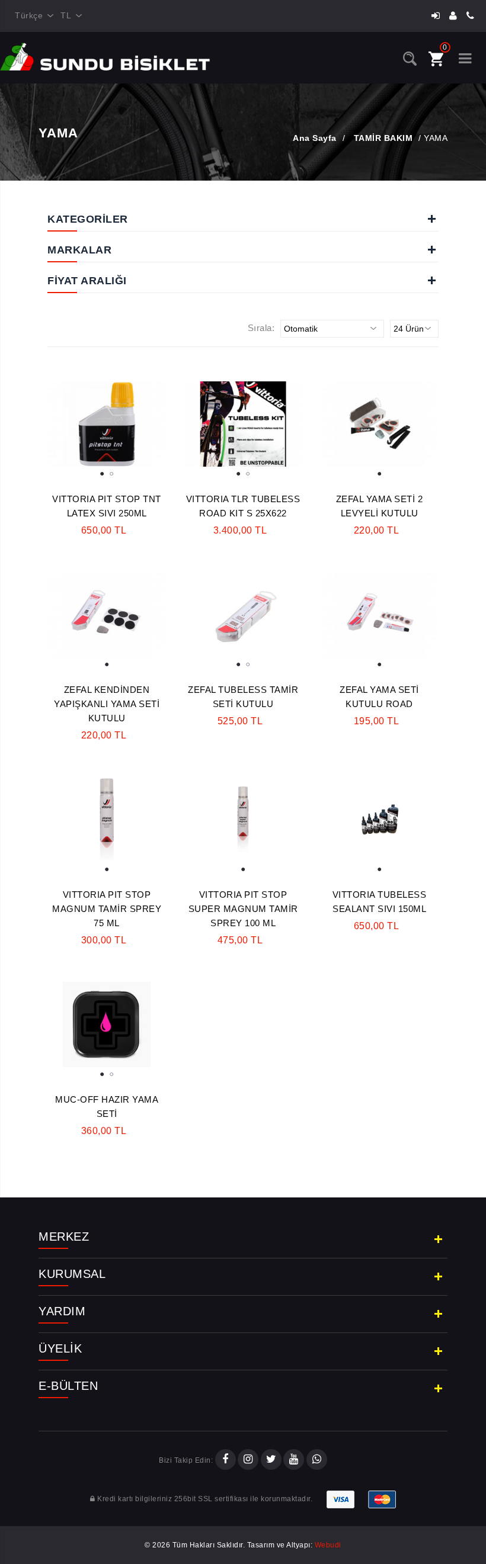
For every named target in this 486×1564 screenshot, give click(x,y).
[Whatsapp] (316, 1460)
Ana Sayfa (315, 138)
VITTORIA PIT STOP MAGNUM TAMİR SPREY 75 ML (106, 908)
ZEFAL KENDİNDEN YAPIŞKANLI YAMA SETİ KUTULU (106, 704)
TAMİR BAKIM (383, 138)
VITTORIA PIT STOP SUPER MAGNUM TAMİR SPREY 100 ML (243, 908)
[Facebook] (225, 1460)
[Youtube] (293, 1460)
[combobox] (32, 16)
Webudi (328, 1545)
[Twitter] (271, 1460)
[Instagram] (248, 1460)
